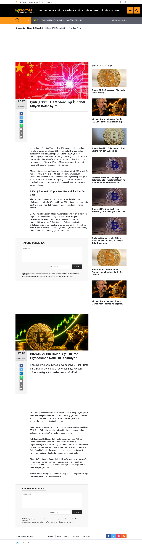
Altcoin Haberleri (90, 10)
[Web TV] (120, 2)
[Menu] (130, 10)
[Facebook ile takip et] (108, 536)
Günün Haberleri (33, 2)
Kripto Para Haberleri (49, 10)
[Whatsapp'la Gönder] (21, 125)
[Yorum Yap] (21, 136)
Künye (59, 536)
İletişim (66, 536)
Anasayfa (51, 536)
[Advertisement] (71, 45)
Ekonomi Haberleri (71, 10)
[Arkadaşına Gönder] (21, 129)
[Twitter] (21, 117)
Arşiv (42, 2)
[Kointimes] (24, 10)
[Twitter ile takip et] (113, 536)
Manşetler (23, 2)
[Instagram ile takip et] (118, 536)
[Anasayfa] (16, 2)
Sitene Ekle (50, 2)
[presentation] (23, 20)
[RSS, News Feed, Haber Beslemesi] (124, 536)
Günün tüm (119, 20)
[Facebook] (21, 113)
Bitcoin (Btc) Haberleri (112, 10)
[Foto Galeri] (125, 2)
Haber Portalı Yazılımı (26, 543)
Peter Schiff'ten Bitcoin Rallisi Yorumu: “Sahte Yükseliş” (62, 20)
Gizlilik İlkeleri (75, 536)
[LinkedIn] (21, 121)
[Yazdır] (21, 133)
